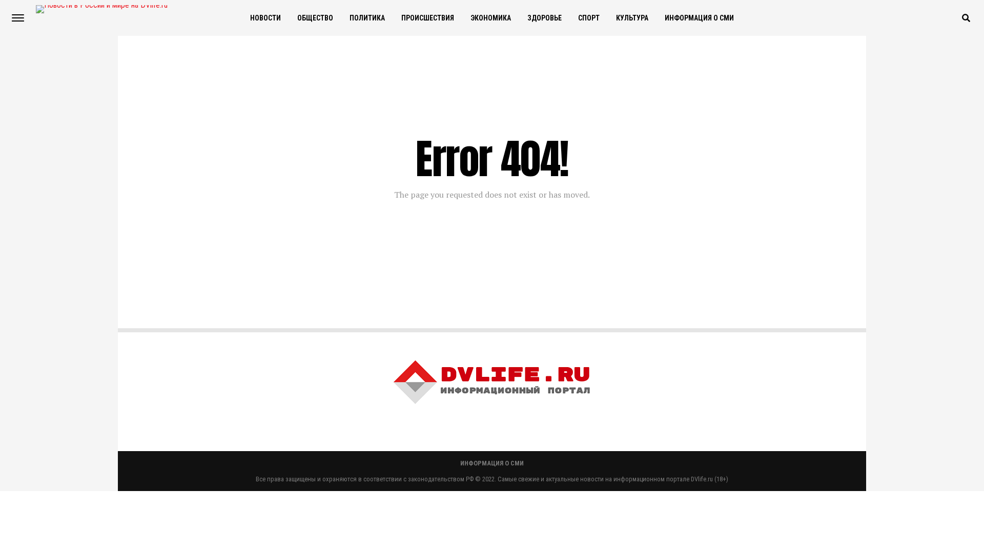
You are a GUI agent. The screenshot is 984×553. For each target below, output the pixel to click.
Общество (315, 18)
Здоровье (544, 18)
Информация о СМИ (699, 18)
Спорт (589, 18)
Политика (367, 18)
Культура (632, 18)
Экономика (490, 18)
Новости (265, 18)
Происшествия (427, 18)
